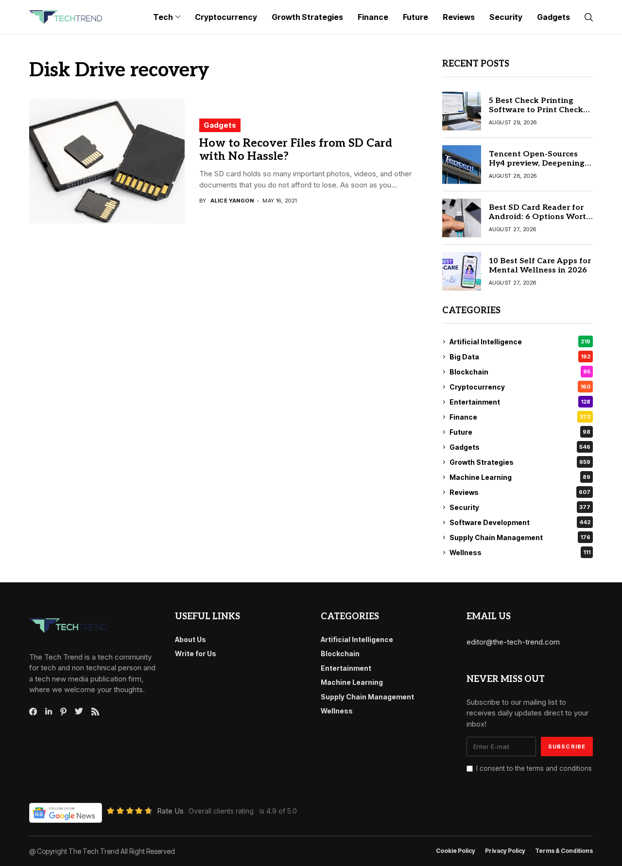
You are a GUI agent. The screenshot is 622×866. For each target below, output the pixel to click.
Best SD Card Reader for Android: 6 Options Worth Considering (540, 217)
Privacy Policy (505, 851)
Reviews (519, 492)
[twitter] (79, 711)
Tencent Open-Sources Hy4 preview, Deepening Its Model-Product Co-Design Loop (537, 168)
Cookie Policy (455, 851)
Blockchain (519, 372)
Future (519, 432)
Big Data (519, 357)
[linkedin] (48, 711)
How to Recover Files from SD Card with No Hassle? (295, 150)
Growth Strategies (519, 462)
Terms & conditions (564, 851)
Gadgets (220, 125)
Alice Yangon (232, 201)
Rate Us (170, 810)
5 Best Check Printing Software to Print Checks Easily (538, 110)
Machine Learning (519, 477)
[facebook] (33, 711)
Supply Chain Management (519, 537)
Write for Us (195, 653)
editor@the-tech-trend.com (513, 641)
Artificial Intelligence (519, 342)
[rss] (95, 711)
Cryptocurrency (519, 387)
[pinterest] (63, 711)
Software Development (519, 522)
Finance (519, 417)
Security (519, 507)
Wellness (519, 552)
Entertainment (519, 402)
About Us (190, 639)
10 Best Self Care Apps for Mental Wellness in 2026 (540, 265)
